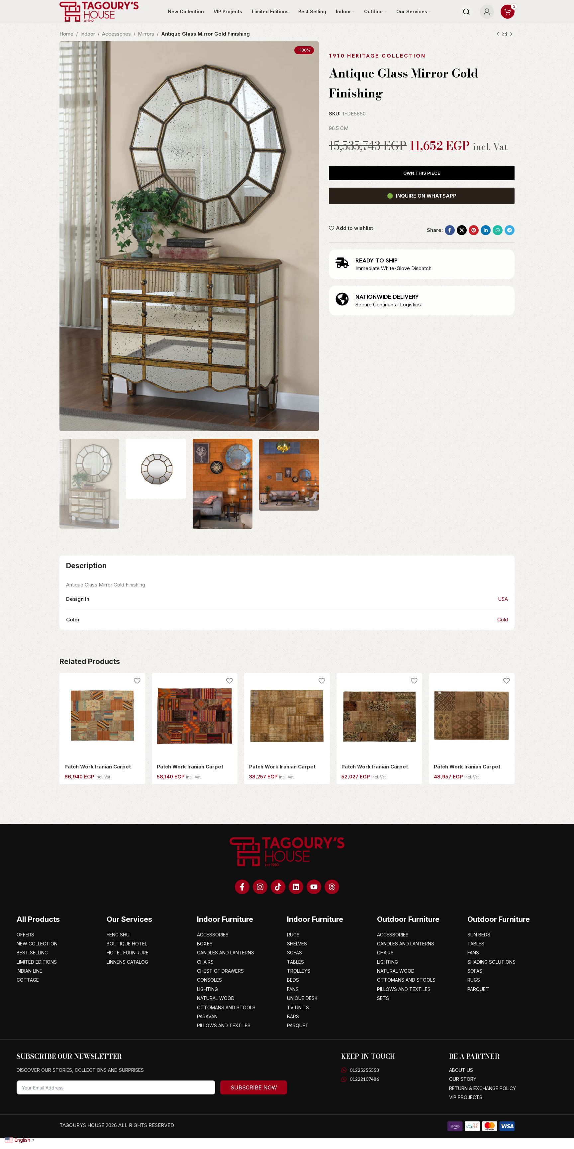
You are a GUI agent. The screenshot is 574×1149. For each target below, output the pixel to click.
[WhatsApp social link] (498, 230)
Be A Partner (474, 1056)
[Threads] (332, 887)
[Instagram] (260, 887)
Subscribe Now (254, 1087)
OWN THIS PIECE (421, 173)
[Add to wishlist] (137, 680)
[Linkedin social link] (486, 230)
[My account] (487, 11)
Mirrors (146, 34)
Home (66, 34)
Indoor (87, 34)
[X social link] (462, 230)
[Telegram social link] (510, 230)
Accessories (116, 34)
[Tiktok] (278, 887)
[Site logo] (99, 11)
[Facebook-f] (242, 887)
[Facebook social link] (450, 230)
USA (503, 599)
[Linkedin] (296, 887)
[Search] (466, 11)
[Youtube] (314, 887)
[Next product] (511, 34)
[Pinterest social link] (474, 230)
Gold (502, 619)
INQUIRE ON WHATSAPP (421, 196)
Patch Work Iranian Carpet (97, 766)
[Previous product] (498, 34)
